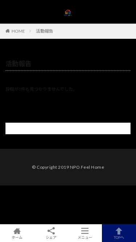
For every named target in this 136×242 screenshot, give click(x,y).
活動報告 (44, 31)
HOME (18, 31)
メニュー (85, 237)
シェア (51, 237)
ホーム (17, 237)
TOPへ (119, 237)
